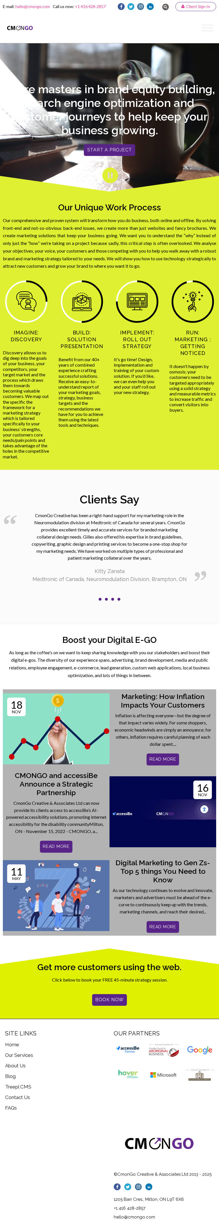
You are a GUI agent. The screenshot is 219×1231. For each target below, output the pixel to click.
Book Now (109, 999)
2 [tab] (106, 599)
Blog (10, 1076)
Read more (162, 759)
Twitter (130, 6)
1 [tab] (100, 599)
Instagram (140, 6)
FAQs (11, 1108)
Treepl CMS (18, 1087)
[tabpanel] (109, 548)
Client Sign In (197, 6)
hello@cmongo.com (32, 6)
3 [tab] (112, 599)
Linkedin (150, 6)
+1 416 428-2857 (90, 6)
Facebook (121, 6)
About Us (15, 1066)
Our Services (19, 1055)
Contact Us (17, 1097)
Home (12, 1044)
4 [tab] (118, 599)
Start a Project (109, 150)
